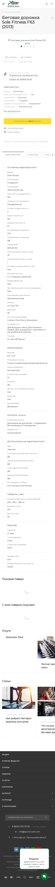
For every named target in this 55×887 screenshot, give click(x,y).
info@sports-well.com (29, 831)
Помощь (7, 800)
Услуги (6, 780)
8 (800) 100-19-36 (21, 827)
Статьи (6, 767)
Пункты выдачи (10, 761)
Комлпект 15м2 (14, 637)
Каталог (6, 793)
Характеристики (13, 155)
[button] (21, 46)
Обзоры (6, 774)
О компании (9, 806)
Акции (5, 754)
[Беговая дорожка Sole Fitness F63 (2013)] (27, 42)
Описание (33, 155)
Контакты (7, 787)
